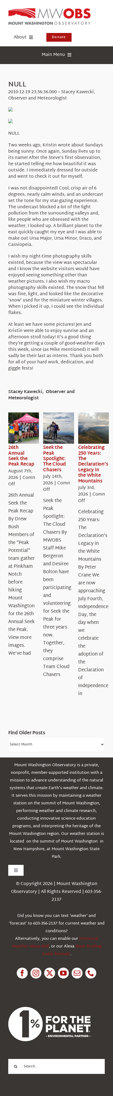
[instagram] (35, 973)
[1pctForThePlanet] (49, 1009)
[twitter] (49, 973)
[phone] (90, 973)
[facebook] (22, 973)
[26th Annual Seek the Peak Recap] (28, 428)
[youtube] (63, 973)
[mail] (77, 973)
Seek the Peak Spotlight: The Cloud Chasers (54, 458)
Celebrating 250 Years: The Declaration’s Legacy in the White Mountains (93, 464)
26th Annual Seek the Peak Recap (21, 456)
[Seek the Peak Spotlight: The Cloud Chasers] (63, 428)
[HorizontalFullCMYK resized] (49, 10)
